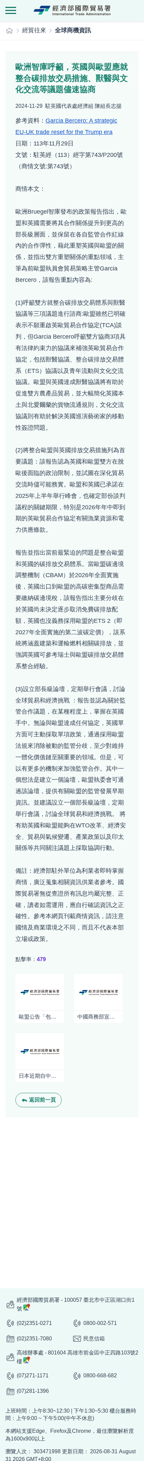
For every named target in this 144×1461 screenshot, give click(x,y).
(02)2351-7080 (34, 1338)
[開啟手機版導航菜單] (10, 10)
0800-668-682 (100, 1375)
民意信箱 (94, 1338)
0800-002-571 (100, 1323)
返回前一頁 (42, 1100)
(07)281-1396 (33, 1391)
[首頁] (9, 31)
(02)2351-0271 (34, 1323)
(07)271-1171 (33, 1375)
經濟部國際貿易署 (72, 10)
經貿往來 (34, 30)
